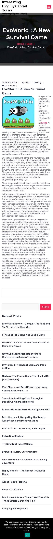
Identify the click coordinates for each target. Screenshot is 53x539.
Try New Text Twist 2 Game (17, 444)
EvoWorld (43, 123)
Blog (29, 43)
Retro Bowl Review (12, 436)
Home (20, 43)
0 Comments (10, 85)
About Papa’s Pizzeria (14, 482)
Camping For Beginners (15, 508)
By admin (26, 82)
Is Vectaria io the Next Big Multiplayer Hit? (25, 409)
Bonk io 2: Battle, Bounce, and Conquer (24, 428)
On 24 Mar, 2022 (9, 82)
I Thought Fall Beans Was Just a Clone (23, 335)
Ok (27, 535)
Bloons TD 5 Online (12, 489)
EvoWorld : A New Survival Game (20, 451)
